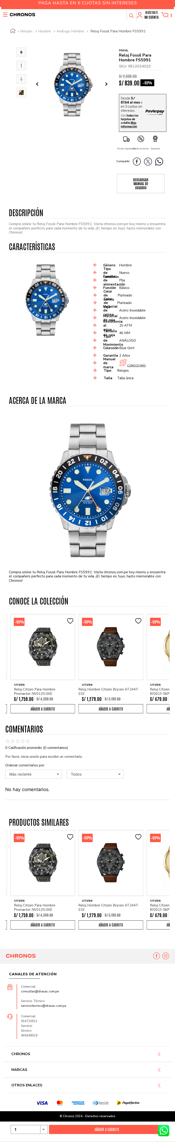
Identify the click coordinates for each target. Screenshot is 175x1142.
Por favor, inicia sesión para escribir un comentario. (44, 756)
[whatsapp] (160, 162)
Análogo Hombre (70, 31)
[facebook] (138, 162)
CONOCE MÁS (136, 365)
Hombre (44, 31)
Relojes (26, 31)
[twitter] (149, 162)
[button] (131, 15)
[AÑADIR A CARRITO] (42, 708)
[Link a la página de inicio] (13, 31)
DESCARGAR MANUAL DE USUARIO (140, 183)
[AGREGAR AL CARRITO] (107, 1129)
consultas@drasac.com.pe (40, 991)
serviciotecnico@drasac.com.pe (43, 1006)
